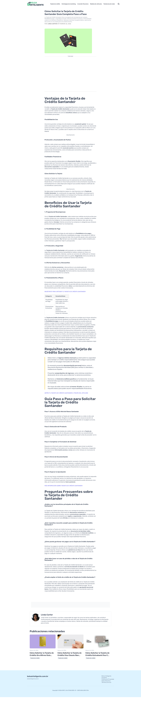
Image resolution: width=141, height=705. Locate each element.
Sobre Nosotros (106, 681)
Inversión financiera (82, 4)
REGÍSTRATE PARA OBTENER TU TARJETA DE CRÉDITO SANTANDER (65, 291)
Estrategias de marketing (69, 4)
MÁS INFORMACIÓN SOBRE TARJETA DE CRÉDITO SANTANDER (63, 485)
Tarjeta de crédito (55, 4)
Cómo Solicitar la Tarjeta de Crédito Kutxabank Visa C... (97, 654)
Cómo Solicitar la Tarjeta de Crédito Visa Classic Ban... (70, 654)
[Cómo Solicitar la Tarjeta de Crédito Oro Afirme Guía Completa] (43, 648)
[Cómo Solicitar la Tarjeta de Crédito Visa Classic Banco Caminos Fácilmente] (70, 648)
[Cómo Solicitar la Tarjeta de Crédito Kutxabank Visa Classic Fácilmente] (98, 648)
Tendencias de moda (109, 4)
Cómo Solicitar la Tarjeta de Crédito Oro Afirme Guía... (42, 654)
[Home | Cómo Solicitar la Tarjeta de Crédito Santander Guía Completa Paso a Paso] (37, 4)
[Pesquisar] (119, 4)
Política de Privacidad (108, 679)
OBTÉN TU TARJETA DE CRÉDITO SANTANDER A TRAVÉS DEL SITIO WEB (66, 393)
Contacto (104, 677)
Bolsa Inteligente (106, 676)
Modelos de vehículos (96, 4)
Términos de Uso (106, 682)
